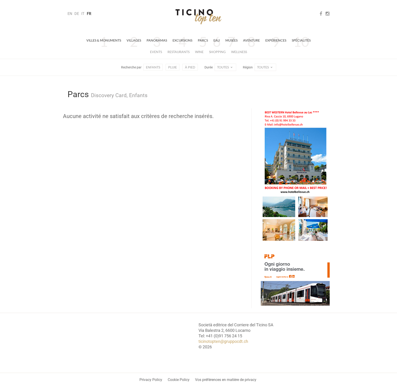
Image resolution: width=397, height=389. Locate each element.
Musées (231, 40)
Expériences (275, 40)
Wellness (239, 52)
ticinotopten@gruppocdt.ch (223, 341)
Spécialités (301, 40)
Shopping (217, 52)
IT (83, 13)
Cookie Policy (179, 380)
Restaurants (178, 52)
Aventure (251, 40)
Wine (199, 52)
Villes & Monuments (103, 40)
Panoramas (157, 40)
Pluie (172, 67)
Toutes (223, 67)
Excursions (182, 40)
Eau (216, 40)
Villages (134, 40)
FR (89, 13)
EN (70, 13)
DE (76, 13)
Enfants (153, 67)
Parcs (203, 40)
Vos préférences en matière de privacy (225, 380)
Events (156, 52)
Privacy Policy (150, 380)
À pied (190, 67)
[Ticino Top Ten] (198, 16)
